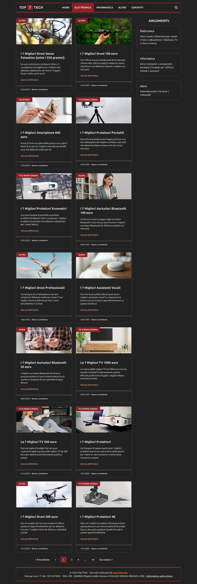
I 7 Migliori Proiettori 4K (97, 516)
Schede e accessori (149, 71)
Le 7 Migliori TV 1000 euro (99, 362)
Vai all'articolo (30, 80)
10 (93, 559)
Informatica (104, 7)
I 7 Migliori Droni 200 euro (39, 516)
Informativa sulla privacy (159, 576)
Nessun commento (40, 89)
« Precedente (42, 559)
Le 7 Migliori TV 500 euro (39, 441)
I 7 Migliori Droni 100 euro (99, 53)
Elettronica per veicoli (166, 36)
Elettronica (83, 7)
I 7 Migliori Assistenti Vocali (100, 287)
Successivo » (106, 559)
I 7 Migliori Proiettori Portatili (102, 132)
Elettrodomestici (148, 91)
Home (65, 7)
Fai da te (163, 91)
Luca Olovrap (120, 572)
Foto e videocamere (151, 40)
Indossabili (145, 94)
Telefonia (24, 100)
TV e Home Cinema (88, 100)
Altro (122, 7)
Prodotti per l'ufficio (161, 67)
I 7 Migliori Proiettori (95, 441)
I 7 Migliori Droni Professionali (43, 287)
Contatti (137, 7)
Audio (81, 175)
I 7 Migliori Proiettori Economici (44, 208)
